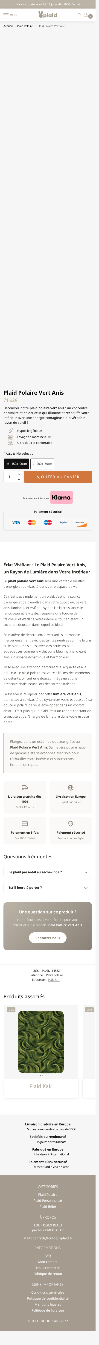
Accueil (8, 26)
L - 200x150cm (42, 464)
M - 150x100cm (16, 464)
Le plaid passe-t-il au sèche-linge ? (35, 872)
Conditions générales (47, 1292)
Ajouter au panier (58, 476)
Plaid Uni (54, 980)
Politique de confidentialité (48, 1298)
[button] (86, 15)
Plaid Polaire (25, 26)
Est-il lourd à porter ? (25, 887)
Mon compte (48, 1261)
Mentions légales (48, 1304)
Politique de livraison (48, 1310)
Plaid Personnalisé (48, 1200)
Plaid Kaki (41, 1086)
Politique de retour (47, 1273)
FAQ (48, 1255)
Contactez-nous (47, 938)
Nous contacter (48, 1267)
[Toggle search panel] (79, 15)
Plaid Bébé (48, 1206)
